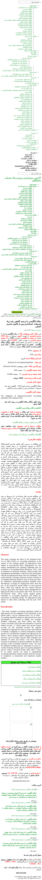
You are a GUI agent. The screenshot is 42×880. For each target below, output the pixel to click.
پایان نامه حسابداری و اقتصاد (23, 86)
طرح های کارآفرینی (31, 83)
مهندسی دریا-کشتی (26, 128)
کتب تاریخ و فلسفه (26, 106)
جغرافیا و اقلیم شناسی (25, 101)
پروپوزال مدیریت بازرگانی (20, 61)
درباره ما (34, 133)
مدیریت (29, 38)
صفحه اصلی (33, 5)
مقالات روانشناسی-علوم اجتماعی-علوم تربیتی (18, 20)
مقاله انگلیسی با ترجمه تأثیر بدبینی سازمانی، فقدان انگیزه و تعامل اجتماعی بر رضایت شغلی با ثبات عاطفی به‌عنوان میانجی (19, 808)
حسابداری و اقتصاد (26, 40)
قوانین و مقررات (27, 138)
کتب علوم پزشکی (26, 113)
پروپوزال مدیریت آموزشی (20, 63)
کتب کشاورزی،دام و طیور (24, 117)
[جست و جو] (40, 2)
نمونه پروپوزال (32, 56)
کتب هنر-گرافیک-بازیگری (24, 126)
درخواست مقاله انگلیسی (29, 147)
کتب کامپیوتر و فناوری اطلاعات (23, 97)
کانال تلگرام (33, 144)
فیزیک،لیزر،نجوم (27, 103)
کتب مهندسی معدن (26, 121)
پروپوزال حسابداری (26, 67)
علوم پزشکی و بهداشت (25, 49)
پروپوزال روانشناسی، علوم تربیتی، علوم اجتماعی (17, 70)
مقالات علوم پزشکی (26, 22)
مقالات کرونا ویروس (26, 16)
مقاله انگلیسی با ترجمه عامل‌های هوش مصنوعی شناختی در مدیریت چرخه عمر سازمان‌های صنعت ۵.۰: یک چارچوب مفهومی (19, 845)
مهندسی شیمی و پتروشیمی (23, 34)
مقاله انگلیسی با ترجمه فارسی (27, 7)
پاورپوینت (34, 77)
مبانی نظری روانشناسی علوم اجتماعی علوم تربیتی (16, 76)
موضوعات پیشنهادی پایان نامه (27, 130)
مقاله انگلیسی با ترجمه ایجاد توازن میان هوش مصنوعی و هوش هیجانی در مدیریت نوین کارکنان (19, 833)
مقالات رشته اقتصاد (26, 13)
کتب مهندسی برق (26, 99)
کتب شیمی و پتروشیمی (25, 110)
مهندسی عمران (27, 31)
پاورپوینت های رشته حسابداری (23, 81)
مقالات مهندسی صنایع (25, 18)
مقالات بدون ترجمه (31, 36)
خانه (40, 314)
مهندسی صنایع (27, 43)
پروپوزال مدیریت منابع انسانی (18, 65)
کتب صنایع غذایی (27, 112)
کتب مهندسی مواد (26, 122)
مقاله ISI (34, 54)
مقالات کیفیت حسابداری (32, 675)
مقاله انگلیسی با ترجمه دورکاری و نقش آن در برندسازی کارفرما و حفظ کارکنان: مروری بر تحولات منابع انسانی (21, 821)
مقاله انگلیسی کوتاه (30, 50)
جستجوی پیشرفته (31, 149)
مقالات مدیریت (27, 9)
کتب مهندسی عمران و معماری (23, 119)
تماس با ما (29, 135)
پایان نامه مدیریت (26, 88)
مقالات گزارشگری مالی (32, 679)
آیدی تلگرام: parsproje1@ (24, 145)
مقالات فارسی (32, 85)
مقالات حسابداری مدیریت (31, 683)
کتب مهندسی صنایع (26, 94)
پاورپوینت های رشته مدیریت (23, 79)
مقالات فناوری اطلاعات (25, 25)
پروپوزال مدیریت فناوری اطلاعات (18, 59)
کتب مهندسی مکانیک (25, 95)
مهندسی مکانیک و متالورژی (24, 32)
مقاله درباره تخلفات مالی (31, 671)
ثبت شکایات (28, 136)
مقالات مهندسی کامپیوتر (24, 23)
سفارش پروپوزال (31, 142)
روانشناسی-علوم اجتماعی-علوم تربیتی (20, 45)
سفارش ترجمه (32, 140)
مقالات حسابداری (27, 11)
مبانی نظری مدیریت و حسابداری (22, 74)
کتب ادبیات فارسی (26, 104)
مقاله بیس (33, 52)
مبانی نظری (33, 72)
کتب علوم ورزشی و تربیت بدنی (22, 115)
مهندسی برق (28, 29)
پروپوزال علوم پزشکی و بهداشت (22, 68)
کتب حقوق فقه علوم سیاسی (23, 108)
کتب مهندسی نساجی (25, 124)
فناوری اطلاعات (27, 47)
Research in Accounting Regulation (25, 687)
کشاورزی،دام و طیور (26, 27)
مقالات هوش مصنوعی (25, 14)
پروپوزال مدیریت (27, 58)
